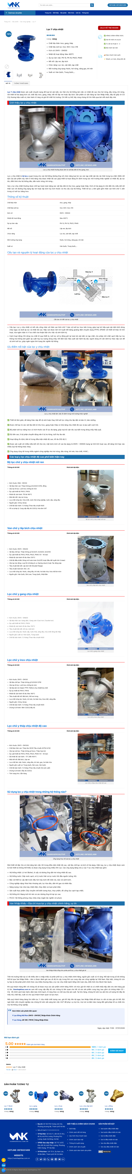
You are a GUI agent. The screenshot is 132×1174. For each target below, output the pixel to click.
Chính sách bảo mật (76, 1139)
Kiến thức (71, 13)
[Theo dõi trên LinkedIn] (56, 1159)
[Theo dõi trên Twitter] (41, 1159)
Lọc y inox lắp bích (86, 1106)
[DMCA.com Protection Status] (104, 1151)
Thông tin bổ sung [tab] (21, 83)
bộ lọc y (25, 176)
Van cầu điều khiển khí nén (110, 1147)
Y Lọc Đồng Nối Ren (20, 1015)
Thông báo (85, 13)
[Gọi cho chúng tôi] (48, 1159)
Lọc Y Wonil (8, 1106)
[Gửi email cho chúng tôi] (44, 1159)
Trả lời (8, 1070)
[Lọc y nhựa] (66, 1096)
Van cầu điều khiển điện (109, 1143)
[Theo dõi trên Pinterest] (52, 1159)
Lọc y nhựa (58, 1106)
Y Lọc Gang (16, 1020)
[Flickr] (63, 1159)
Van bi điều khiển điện (108, 1136)
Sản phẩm (63, 13)
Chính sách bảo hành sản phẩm (80, 1150)
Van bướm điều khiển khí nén (111, 1132)
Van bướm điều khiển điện (109, 1129)
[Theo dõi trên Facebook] (37, 1159)
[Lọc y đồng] (116, 1096)
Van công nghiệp (25, 21)
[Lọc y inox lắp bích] (91, 1096)
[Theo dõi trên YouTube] (59, 1159)
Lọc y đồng (109, 1106)
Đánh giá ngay (117, 1051)
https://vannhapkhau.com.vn (19, 1158)
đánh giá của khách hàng (35, 1044)
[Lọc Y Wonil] (15, 1096)
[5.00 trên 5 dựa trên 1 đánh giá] (72, 35)
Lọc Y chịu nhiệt (14, 92)
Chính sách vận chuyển (77, 1147)
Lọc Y (34, 21)
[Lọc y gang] (40, 1096)
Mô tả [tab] (8, 83)
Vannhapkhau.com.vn (22, 989)
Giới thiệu (56, 13)
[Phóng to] (7, 67)
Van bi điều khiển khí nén (109, 1139)
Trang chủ (48, 13)
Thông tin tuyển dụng (76, 1143)
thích (15, 1070)
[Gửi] (92, 5)
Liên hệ (78, 13)
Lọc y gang (33, 1106)
